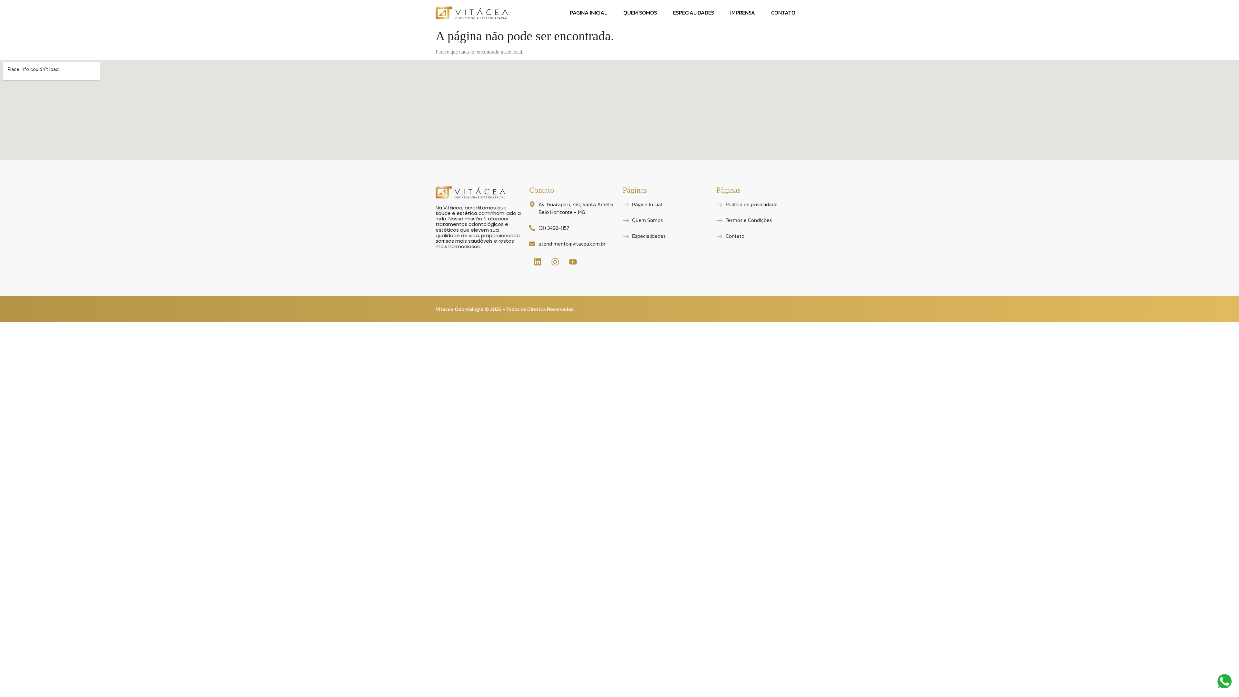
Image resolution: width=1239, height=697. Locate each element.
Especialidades (693, 12)
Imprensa (742, 12)
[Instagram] (555, 262)
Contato (783, 12)
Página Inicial (588, 12)
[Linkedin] (537, 262)
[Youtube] (573, 262)
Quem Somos (640, 12)
